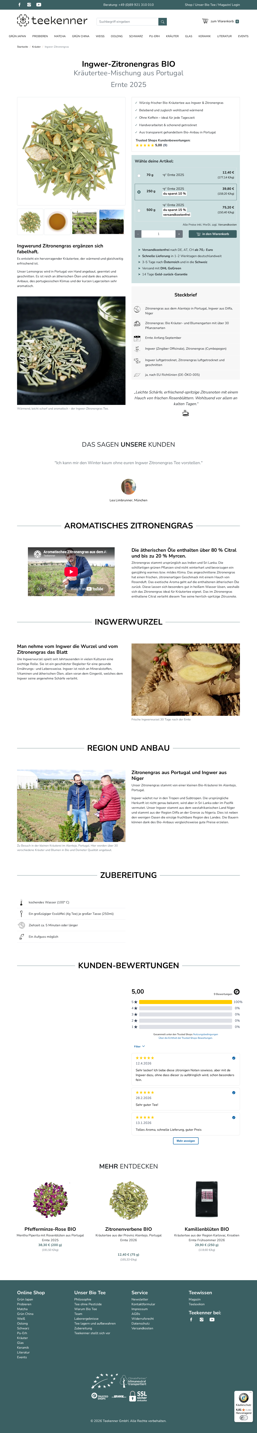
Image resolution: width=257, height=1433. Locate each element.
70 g (150, 175)
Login (236, 5)
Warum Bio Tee (85, 1309)
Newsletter (140, 1299)
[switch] (244, 1417)
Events (243, 36)
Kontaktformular (143, 1304)
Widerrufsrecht (143, 1319)
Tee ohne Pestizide (88, 1304)
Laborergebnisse (86, 1319)
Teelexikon (197, 1304)
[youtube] (41, 4)
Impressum (140, 1309)
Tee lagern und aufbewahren (95, 1323)
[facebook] (22, 4)
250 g (151, 191)
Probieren (40, 36)
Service (140, 1292)
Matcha (60, 36)
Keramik (205, 36)
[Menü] (250, 1393)
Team (78, 1314)
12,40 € (226, 174)
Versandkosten (227, 225)
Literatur (224, 36)
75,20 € (226, 209)
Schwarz (136, 36)
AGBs (136, 1314)
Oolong (117, 36)
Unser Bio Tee (205, 5)
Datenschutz (141, 1323)
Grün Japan (17, 36)
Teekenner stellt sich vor (92, 1333)
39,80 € (226, 191)
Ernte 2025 (175, 175)
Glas (188, 36)
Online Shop (31, 1292)
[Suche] (162, 22)
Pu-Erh (154, 36)
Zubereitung (83, 1328)
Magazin (224, 5)
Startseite (22, 47)
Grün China (80, 36)
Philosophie (82, 1299)
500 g (151, 210)
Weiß (100, 36)
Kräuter (172, 36)
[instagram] (31, 4)
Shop (188, 5)
